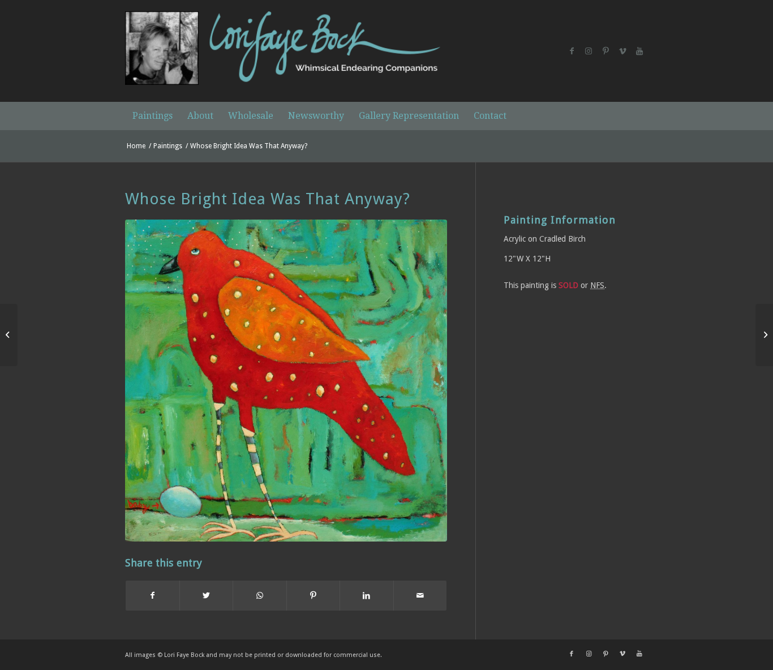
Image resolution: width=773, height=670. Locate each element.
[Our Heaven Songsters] (764, 335)
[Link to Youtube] (639, 50)
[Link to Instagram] (588, 50)
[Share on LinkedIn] (366, 596)
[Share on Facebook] (152, 596)
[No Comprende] (9, 335)
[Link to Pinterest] (605, 50)
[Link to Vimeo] (622, 50)
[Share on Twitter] (206, 596)
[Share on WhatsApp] (259, 596)
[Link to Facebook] (571, 50)
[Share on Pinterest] (313, 596)
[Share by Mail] (420, 596)
